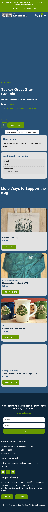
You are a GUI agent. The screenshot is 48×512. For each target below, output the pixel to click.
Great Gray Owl (22, 108)
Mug (3, 325)
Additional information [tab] (28, 132)
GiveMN (27, 9)
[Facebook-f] (35, 9)
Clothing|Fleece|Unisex (10, 280)
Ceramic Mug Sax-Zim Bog (13, 328)
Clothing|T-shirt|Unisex (10, 371)
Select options (10, 292)
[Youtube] (13, 472)
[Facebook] (3, 472)
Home (3, 82)
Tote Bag (5, 235)
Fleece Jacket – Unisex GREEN (15, 283)
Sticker (9, 82)
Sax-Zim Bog (32, 108)
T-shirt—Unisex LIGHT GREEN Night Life (19, 374)
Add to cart (16, 125)
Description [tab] (11, 132)
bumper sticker (11, 108)
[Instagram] (8, 472)
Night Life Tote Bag (10, 238)
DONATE (17, 9)
